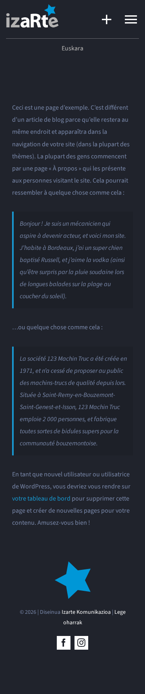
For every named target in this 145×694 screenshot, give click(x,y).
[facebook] (63, 643)
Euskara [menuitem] (72, 48)
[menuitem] (72, 48)
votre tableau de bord (41, 498)
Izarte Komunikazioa (86, 612)
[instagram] (81, 643)
